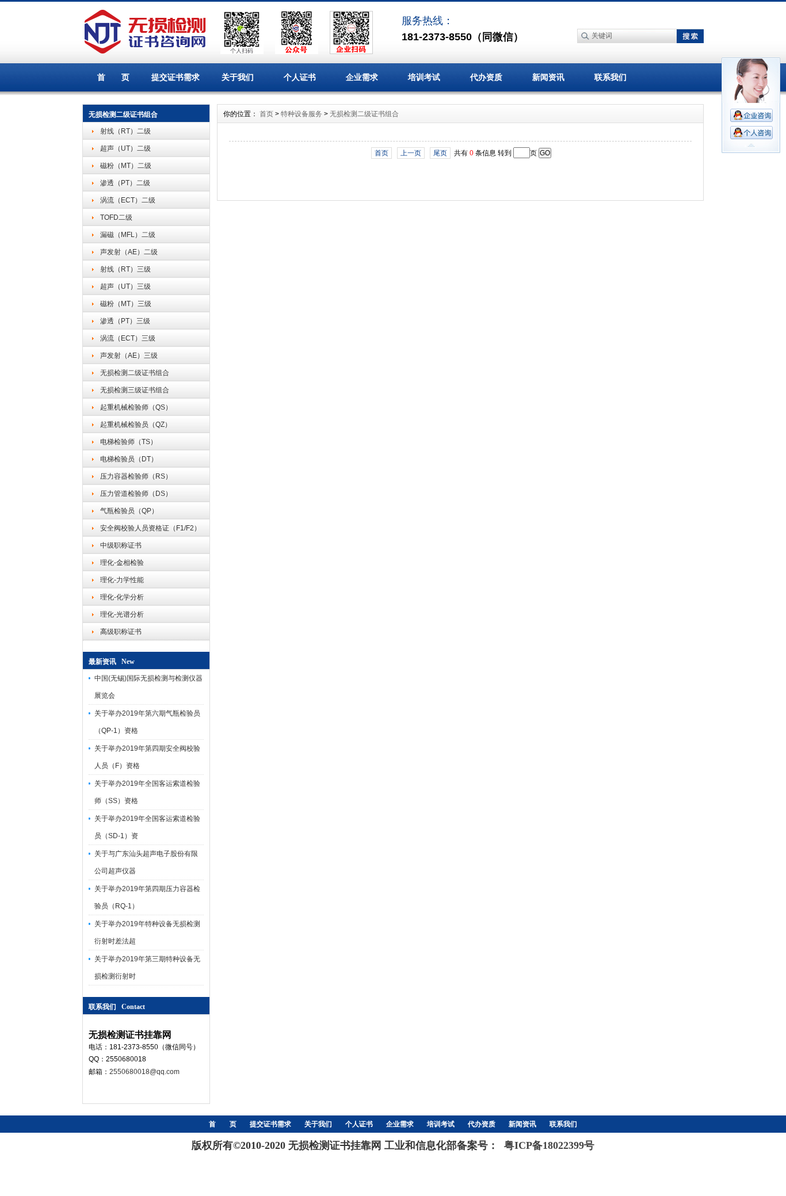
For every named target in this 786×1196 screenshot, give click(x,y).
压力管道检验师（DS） (136, 494)
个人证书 (300, 77)
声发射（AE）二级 (129, 252)
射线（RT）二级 (125, 131)
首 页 (113, 77)
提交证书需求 (175, 77)
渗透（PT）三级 (125, 321)
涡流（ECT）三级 (127, 338)
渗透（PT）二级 (125, 183)
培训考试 (424, 77)
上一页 (410, 153)
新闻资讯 (548, 77)
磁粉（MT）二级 (125, 166)
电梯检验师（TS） (128, 442)
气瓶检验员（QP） (129, 511)
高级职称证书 (121, 632)
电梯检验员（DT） (129, 459)
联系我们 (610, 77)
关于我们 (238, 77)
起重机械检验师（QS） (136, 407)
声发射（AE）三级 (129, 355)
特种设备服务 (301, 114)
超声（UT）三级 (125, 286)
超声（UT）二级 (125, 148)
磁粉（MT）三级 (125, 304)
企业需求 (362, 77)
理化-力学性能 (122, 580)
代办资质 (486, 77)
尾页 (440, 153)
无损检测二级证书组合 (134, 373)
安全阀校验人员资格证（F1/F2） (150, 528)
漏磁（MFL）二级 (127, 235)
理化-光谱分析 (122, 614)
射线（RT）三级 (125, 269)
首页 (266, 114)
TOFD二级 (116, 217)
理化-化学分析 (122, 597)
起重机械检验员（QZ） (135, 425)
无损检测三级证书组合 (134, 390)
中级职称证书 (121, 545)
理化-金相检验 (122, 563)
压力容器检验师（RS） (136, 476)
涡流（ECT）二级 (127, 200)
